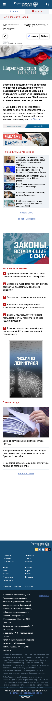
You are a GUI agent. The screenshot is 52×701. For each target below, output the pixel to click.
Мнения (6, 574)
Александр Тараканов (15, 43)
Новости (37, 11)
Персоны (28, 571)
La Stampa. (35, 119)
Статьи (14, 11)
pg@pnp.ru (7, 650)
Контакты (7, 586)
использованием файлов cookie (26, 693)
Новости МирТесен (26, 219)
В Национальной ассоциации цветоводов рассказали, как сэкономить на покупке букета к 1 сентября (24, 453)
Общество (7, 558)
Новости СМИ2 (26, 213)
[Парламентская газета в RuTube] (49, 549)
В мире (28, 558)
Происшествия (8, 561)
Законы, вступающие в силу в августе (26, 297)
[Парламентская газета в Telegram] (43, 549)
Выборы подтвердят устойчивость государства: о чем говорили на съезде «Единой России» (23, 317)
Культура (28, 561)
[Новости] (33, 36)
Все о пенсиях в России (16, 17)
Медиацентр (8, 577)
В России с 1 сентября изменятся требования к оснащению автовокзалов (23, 306)
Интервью (29, 577)
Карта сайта (44, 596)
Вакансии (29, 586)
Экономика (29, 555)
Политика (7, 555)
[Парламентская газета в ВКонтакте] (39, 549)
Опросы (28, 568)
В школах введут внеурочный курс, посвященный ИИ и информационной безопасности (23, 331)
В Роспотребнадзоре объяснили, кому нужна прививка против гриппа (26, 464)
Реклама (17, 586)
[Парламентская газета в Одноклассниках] (46, 549)
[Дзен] (44, 36)
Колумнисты (8, 580)
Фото (5, 571)
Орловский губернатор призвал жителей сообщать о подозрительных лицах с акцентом (25, 286)
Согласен (26, 697)
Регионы (28, 574)
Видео (5, 568)
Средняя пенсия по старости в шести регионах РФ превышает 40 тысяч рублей (24, 275)
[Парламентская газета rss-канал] (36, 549)
